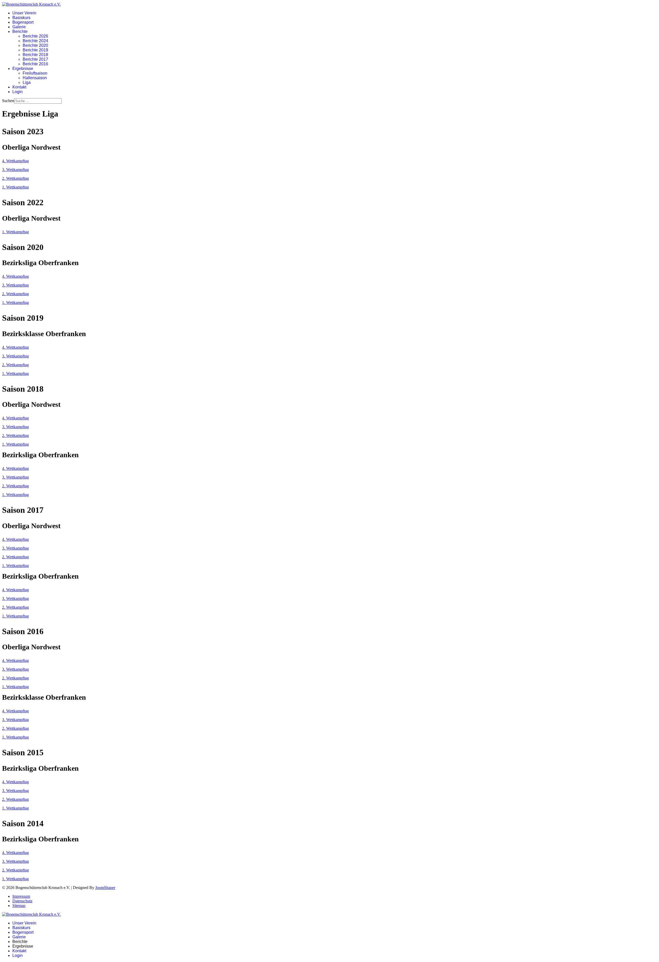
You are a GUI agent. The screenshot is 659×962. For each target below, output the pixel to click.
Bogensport (22, 22)
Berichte (20, 31)
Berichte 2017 (35, 59)
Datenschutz (22, 901)
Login (17, 91)
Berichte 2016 (35, 64)
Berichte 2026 (35, 36)
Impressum (21, 896)
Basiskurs (21, 17)
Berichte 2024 (35, 41)
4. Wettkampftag (15, 161)
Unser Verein (24, 13)
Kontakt (19, 87)
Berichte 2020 (35, 45)
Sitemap (18, 905)
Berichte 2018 (35, 54)
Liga (27, 82)
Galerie (19, 27)
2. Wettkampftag (15, 178)
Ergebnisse (22, 68)
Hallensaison (35, 78)
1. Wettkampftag (15, 187)
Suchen (8, 100)
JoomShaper (105, 887)
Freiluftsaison (35, 73)
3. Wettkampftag (15, 169)
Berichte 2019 (35, 50)
